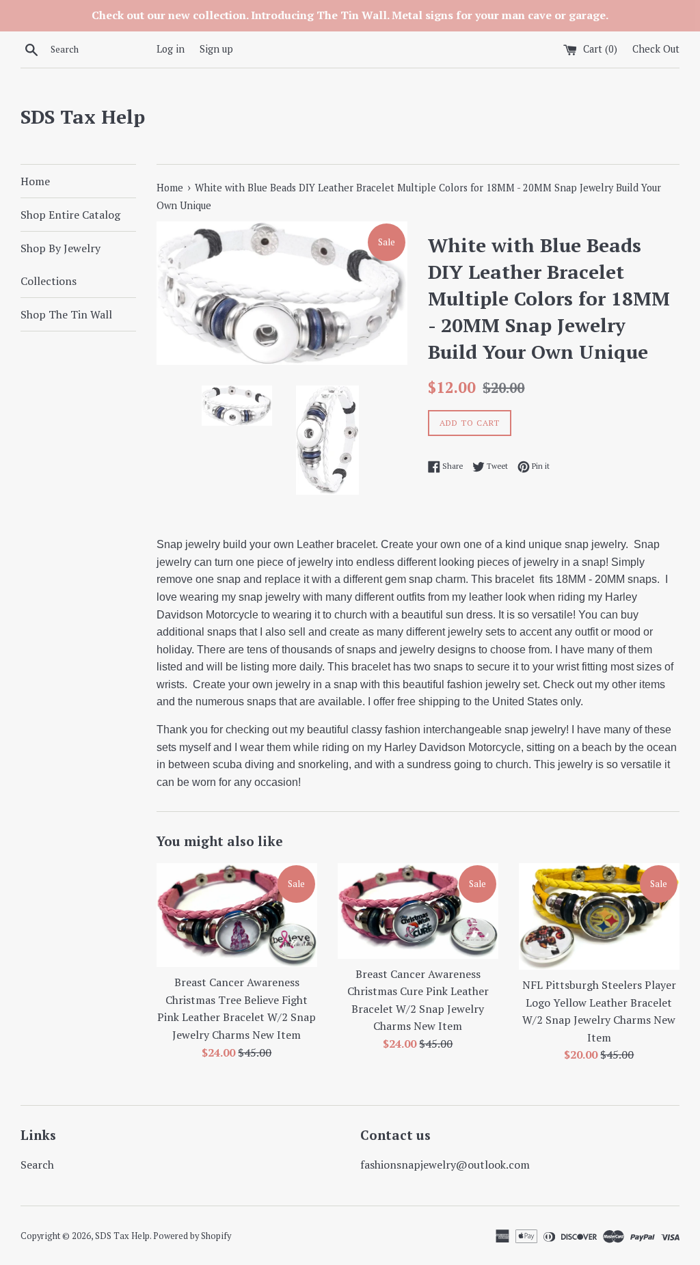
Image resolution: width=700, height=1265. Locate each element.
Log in (171, 48)
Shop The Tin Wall (66, 314)
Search (37, 1164)
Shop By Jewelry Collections (60, 264)
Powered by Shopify (192, 1236)
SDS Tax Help (83, 116)
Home (35, 181)
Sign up (216, 48)
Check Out (655, 48)
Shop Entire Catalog (70, 214)
